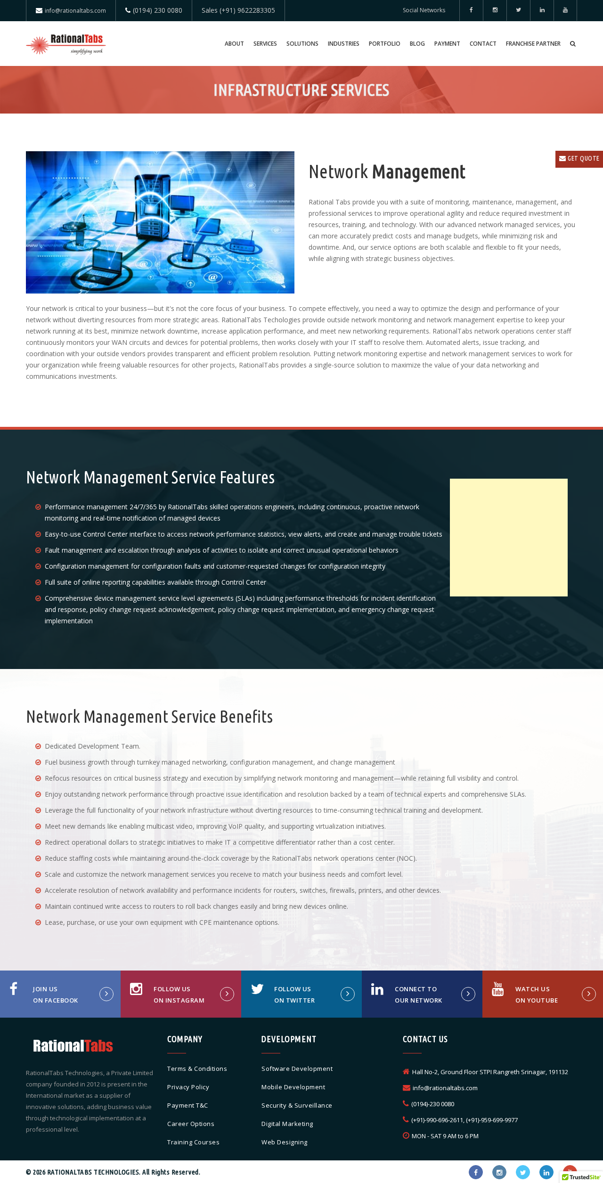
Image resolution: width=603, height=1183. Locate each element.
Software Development (297, 1068)
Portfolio (384, 44)
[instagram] (499, 1172)
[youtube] (565, 10)
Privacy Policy (188, 1087)
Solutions (302, 44)
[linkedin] (542, 10)
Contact (483, 44)
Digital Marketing (287, 1123)
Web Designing (284, 1142)
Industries (343, 44)
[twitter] (518, 10)
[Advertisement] (509, 537)
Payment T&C (187, 1105)
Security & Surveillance (297, 1105)
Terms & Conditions (197, 1068)
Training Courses (193, 1142)
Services (265, 44)
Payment (447, 44)
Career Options (190, 1123)
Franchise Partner (533, 44)
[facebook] (471, 10)
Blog (417, 44)
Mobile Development (293, 1087)
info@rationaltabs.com (75, 11)
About (234, 44)
